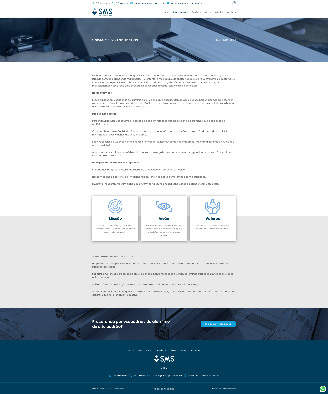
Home (165, 12)
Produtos (196, 12)
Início (217, 39)
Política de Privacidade (164, 389)
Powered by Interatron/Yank (224, 389)
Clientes (219, 12)
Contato (231, 12)
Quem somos (179, 12)
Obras (208, 12)
